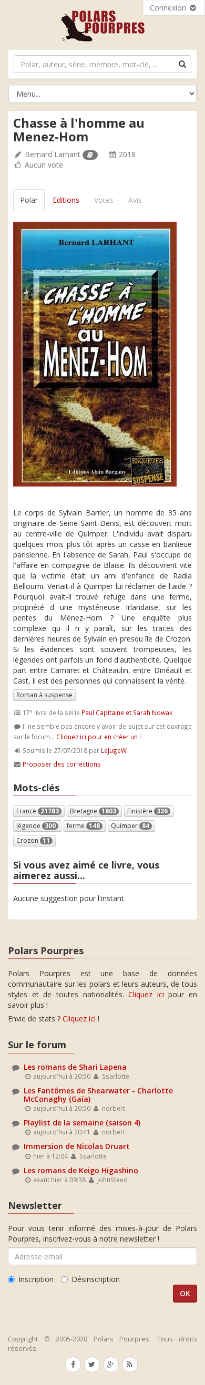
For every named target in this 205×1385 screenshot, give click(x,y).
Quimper (130, 825)
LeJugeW (114, 750)
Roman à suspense (44, 694)
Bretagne (93, 811)
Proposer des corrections (62, 764)
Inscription (36, 1279)
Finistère (147, 811)
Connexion (169, 8)
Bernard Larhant (52, 154)
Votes (104, 200)
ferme (83, 825)
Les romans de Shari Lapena (75, 1067)
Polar (29, 200)
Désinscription (95, 1279)
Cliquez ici (146, 994)
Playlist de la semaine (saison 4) (82, 1123)
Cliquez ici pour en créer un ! (98, 736)
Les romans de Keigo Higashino (81, 1170)
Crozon (33, 840)
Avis (135, 200)
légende (36, 825)
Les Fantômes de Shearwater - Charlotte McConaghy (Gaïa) (98, 1094)
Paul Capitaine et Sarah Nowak (126, 712)
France (37, 811)
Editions (66, 200)
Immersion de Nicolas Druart (77, 1146)
